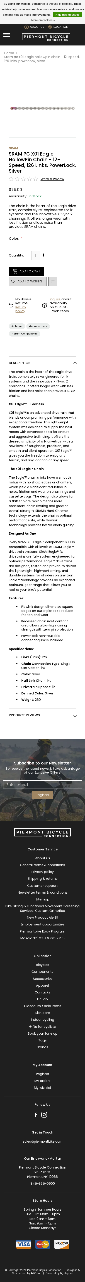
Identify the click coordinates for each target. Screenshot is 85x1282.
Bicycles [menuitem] (42, 965)
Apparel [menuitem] (42, 985)
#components (38, 326)
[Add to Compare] (53, 281)
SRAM (13, 148)
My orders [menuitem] (42, 1080)
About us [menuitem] (42, 858)
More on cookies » (43, 20)
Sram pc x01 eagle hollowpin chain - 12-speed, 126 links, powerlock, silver (42, 59)
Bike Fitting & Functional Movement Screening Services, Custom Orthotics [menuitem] (42, 908)
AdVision (36, 1273)
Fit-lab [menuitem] (42, 999)
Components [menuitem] (42, 971)
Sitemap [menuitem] (42, 899)
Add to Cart (29, 271)
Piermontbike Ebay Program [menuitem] (42, 931)
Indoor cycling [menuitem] (42, 1019)
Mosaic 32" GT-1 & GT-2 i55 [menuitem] (42, 938)
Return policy (20, 309)
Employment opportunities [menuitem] (43, 924)
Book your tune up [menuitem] (43, 1033)
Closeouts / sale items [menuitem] (42, 1006)
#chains (17, 326)
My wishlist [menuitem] (42, 1087)
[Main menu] (6, 35)
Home (9, 53)
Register (42, 795)
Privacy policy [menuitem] (43, 872)
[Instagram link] (44, 1115)
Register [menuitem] (42, 1074)
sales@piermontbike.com (42, 1141)
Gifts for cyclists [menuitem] (42, 1026)
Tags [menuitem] (42, 1040)
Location (60, 26)
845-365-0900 (42, 1183)
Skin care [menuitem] (42, 1013)
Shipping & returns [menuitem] (43, 878)
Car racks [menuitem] (42, 992)
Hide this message (68, 14)
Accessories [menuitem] (43, 978)
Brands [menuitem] (42, 1047)
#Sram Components (25, 333)
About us (37, 26)
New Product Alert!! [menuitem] (42, 917)
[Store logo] (46, 40)
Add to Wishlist (30, 281)
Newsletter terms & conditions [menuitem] (43, 892)
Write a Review (52, 179)
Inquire (55, 299)
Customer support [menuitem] (42, 885)
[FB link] (36, 1115)
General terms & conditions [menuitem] (42, 865)
